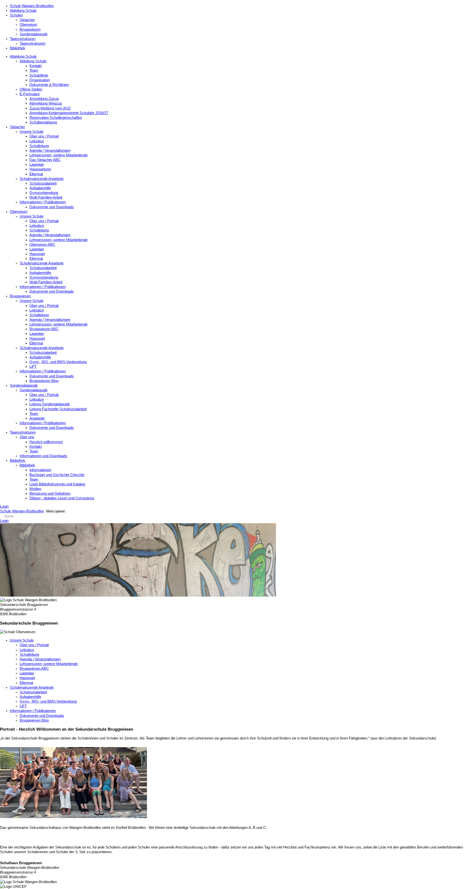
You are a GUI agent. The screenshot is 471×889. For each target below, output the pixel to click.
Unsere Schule (31, 132)
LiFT (33, 367)
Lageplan (36, 164)
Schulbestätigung (43, 122)
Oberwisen (28, 25)
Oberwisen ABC (42, 244)
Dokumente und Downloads (51, 207)
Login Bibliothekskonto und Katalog (57, 484)
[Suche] (1, 517)
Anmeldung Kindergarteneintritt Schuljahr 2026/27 (68, 113)
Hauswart (37, 254)
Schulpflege (38, 75)
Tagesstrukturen (23, 39)
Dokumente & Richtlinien (49, 85)
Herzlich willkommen (46, 442)
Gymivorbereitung (43, 193)
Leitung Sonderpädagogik (49, 404)
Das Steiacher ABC (45, 160)
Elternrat (36, 174)
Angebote (37, 418)
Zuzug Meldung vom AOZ (50, 108)
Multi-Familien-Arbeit (45, 197)
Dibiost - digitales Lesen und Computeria (61, 498)
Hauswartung (40, 169)
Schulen (16, 15)
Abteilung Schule (23, 11)
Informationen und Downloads (43, 456)
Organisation (39, 80)
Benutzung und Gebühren (49, 493)
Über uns (27, 437)
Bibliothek (17, 48)
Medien (35, 489)
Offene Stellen (31, 89)
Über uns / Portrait (44, 136)
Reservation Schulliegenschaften (55, 118)
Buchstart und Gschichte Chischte (56, 475)
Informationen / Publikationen (43, 202)
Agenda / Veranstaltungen (49, 150)
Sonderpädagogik (34, 34)
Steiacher (27, 20)
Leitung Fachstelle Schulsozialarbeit (58, 409)
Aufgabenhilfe (40, 188)
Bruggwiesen (30, 29)
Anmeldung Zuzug (44, 99)
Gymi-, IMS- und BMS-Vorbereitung (58, 362)
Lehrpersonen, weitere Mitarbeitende (58, 155)
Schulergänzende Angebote (42, 179)
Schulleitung (39, 146)
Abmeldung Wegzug (45, 103)
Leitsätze (36, 141)
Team (33, 70)
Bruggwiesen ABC (44, 329)
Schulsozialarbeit (43, 183)
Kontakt (35, 66)
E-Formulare (30, 94)
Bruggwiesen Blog (43, 381)
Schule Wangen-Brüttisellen (32, 6)
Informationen (40, 470)
